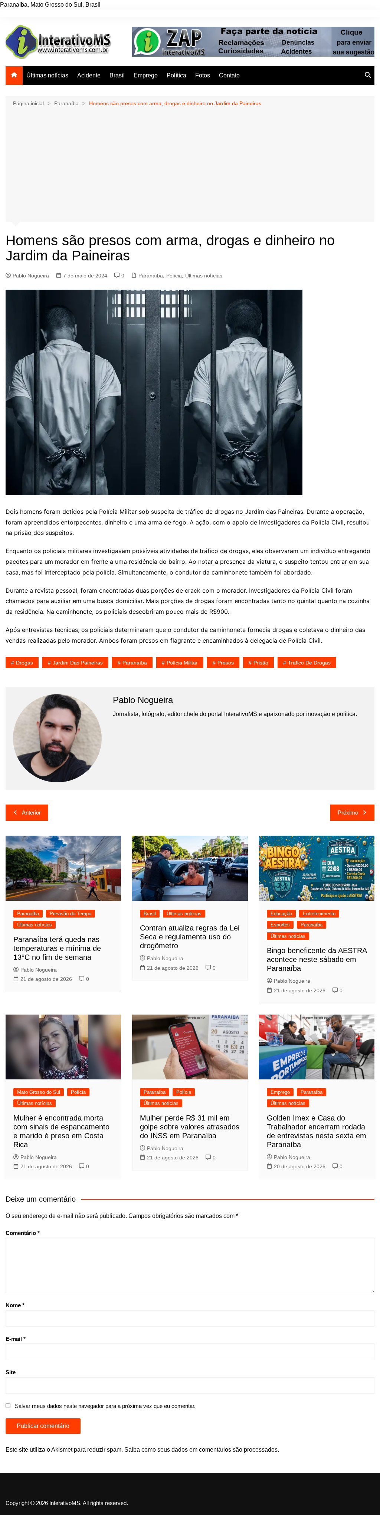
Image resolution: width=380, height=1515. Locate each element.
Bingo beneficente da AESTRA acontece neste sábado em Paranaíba (317, 959)
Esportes (280, 925)
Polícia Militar (182, 663)
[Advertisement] (190, 164)
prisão (260, 663)
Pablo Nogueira (31, 276)
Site (11, 1372)
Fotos (202, 75)
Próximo (348, 812)
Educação (281, 913)
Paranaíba (150, 276)
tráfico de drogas (309, 663)
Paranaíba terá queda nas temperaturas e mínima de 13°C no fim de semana (57, 948)
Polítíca (176, 75)
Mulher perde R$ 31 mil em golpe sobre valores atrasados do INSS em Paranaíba (189, 1127)
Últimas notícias (47, 75)
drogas (24, 663)
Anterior (31, 812)
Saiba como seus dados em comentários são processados (201, 1449)
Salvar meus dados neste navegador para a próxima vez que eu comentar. (105, 1406)
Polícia (174, 276)
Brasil (117, 75)
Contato (229, 75)
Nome (15, 1305)
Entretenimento (319, 913)
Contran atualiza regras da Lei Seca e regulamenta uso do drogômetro (189, 937)
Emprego (146, 75)
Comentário (23, 1233)
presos (225, 663)
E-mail (16, 1339)
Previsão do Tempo (70, 913)
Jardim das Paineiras (78, 663)
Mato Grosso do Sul (38, 1092)
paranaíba (134, 663)
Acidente (89, 75)
